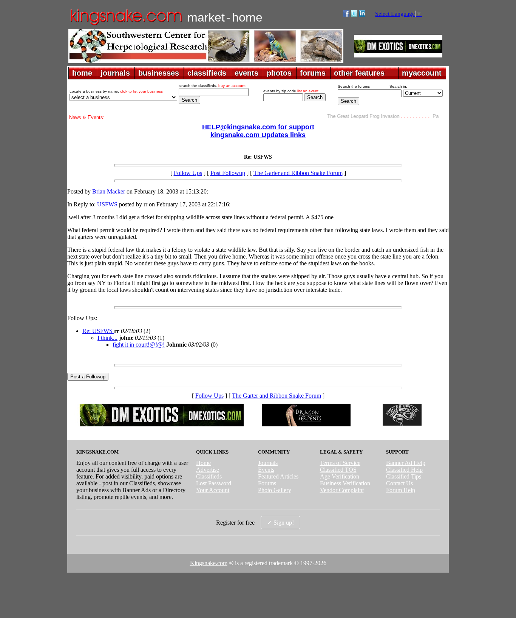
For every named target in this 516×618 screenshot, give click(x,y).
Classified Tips (403, 476)
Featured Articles (278, 476)
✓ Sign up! (280, 522)
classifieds (206, 73)
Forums (267, 483)
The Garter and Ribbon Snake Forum (298, 173)
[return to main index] (125, 25)
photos (279, 73)
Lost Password (213, 483)
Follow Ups (188, 173)
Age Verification (339, 476)
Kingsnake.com (208, 563)
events (246, 73)
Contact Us (399, 483)
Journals (268, 463)
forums (313, 73)
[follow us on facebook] (346, 14)
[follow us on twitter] (354, 14)
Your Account (212, 490)
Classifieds (209, 476)
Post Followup (227, 173)
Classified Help (404, 469)
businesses (158, 73)
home (82, 73)
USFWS (108, 204)
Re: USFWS (98, 331)
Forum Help (400, 490)
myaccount (422, 73)
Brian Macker (108, 191)
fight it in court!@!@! (139, 344)
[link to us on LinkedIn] (362, 14)
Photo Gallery (274, 490)
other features (359, 73)
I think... (107, 338)
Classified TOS (338, 469)
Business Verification (345, 483)
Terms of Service (340, 463)
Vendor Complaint (342, 490)
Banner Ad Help (405, 463)
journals (115, 73)
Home (203, 463)
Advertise (207, 469)
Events (266, 469)
